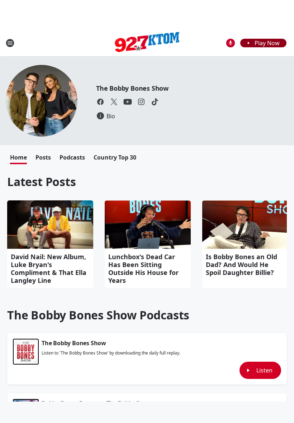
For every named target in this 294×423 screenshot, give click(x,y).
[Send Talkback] (230, 43)
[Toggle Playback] (26, 352)
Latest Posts (41, 181)
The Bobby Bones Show (132, 88)
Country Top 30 (115, 157)
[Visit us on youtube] (127, 102)
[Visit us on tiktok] (155, 102)
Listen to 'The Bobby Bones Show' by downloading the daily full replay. (111, 353)
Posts (43, 157)
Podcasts (72, 157)
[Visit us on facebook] (100, 102)
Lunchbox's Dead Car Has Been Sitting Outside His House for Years (143, 268)
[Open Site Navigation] (10, 43)
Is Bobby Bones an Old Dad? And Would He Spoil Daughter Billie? (241, 264)
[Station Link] (147, 43)
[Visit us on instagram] (141, 102)
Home (18, 157)
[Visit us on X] (114, 102)
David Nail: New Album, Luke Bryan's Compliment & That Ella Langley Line (48, 268)
